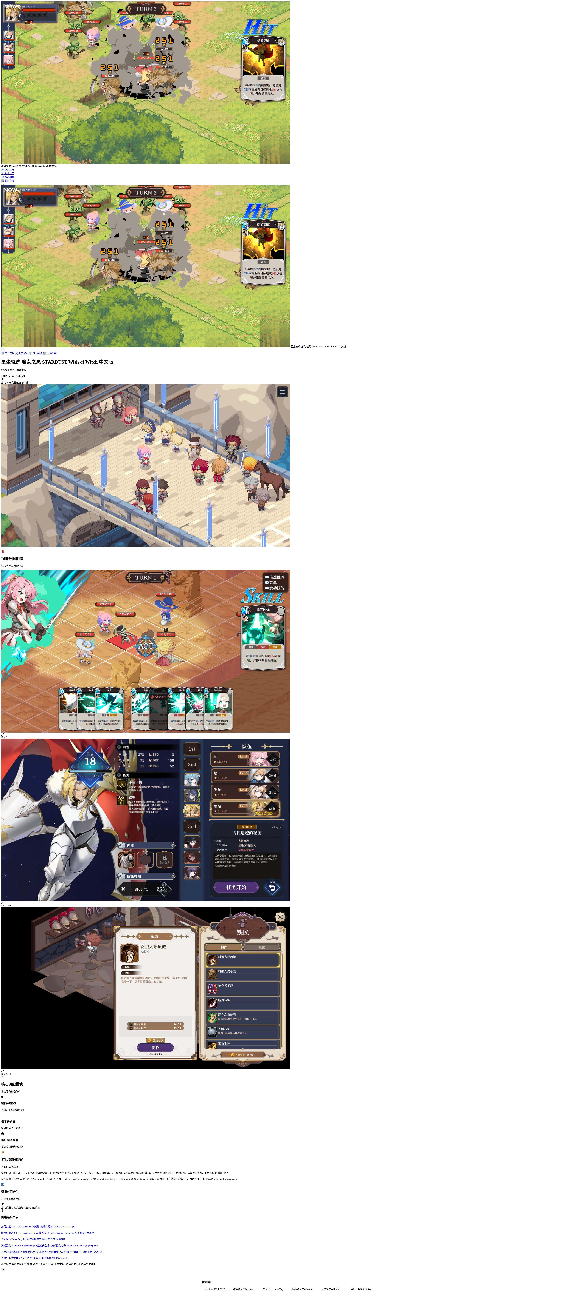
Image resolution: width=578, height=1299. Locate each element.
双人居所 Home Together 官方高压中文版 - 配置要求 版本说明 (275, 1289)
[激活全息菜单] (2, 184)
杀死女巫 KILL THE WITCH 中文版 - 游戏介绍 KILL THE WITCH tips (216, 1289)
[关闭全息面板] (3, 349)
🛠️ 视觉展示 (21, 353)
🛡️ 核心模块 (35, 353)
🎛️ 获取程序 (49, 353)
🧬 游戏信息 (7, 353)
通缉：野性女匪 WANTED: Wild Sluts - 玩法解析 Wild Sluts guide (363, 1289)
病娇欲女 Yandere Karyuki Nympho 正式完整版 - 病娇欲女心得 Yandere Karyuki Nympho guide (304, 1289)
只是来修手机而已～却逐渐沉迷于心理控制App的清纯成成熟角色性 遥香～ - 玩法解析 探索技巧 (334, 1289)
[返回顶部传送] (3, 1269)
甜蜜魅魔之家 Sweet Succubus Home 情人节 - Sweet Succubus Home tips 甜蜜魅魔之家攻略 (246, 1289)
